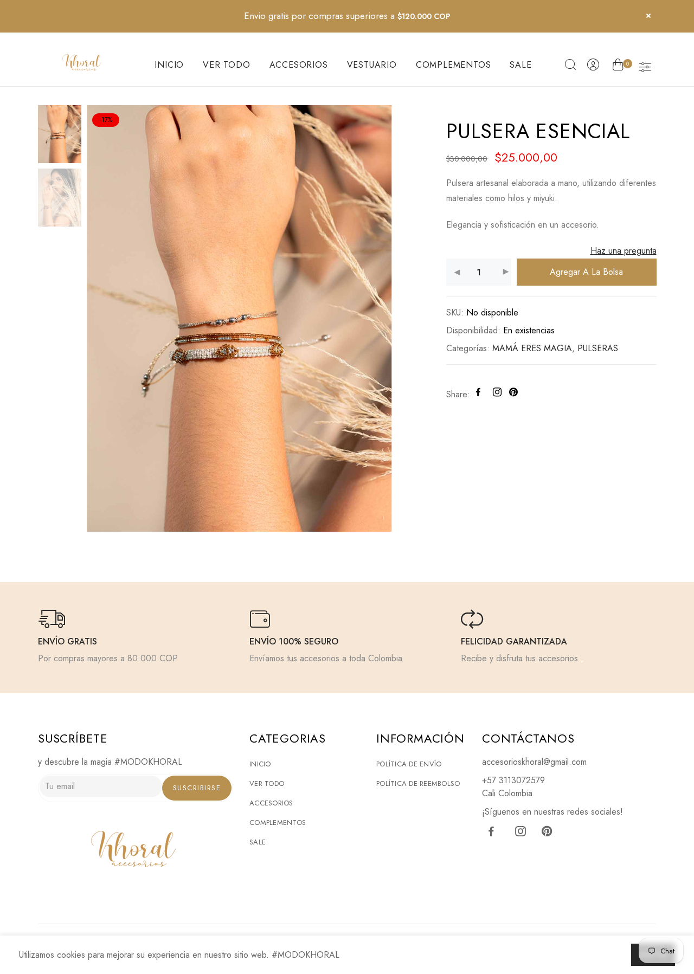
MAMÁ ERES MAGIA (532, 348)
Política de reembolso (418, 783)
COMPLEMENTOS (453, 65)
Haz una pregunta (623, 250)
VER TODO (226, 65)
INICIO (169, 65)
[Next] (374, 317)
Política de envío (408, 764)
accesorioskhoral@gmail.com (534, 762)
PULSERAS (597, 348)
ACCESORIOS (298, 65)
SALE (520, 65)
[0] (618, 67)
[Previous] (104, 317)
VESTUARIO (372, 65)
